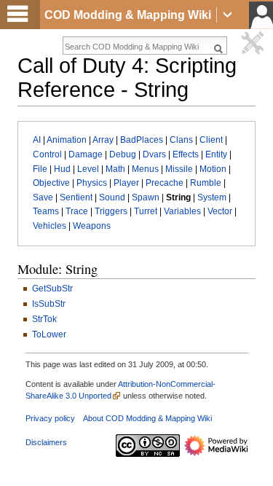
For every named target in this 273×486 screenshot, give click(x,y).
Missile (179, 169)
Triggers (111, 211)
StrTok (44, 319)
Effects (186, 154)
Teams (46, 211)
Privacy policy (50, 418)
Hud (62, 169)
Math (115, 169)
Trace (77, 211)
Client (211, 140)
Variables (182, 211)
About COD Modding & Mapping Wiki (147, 418)
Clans (181, 140)
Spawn (145, 197)
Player (126, 183)
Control (47, 154)
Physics (91, 183)
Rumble (205, 183)
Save (43, 197)
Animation (67, 140)
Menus (145, 169)
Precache (164, 183)
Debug (122, 154)
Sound (112, 197)
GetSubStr (52, 288)
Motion (212, 169)
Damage (85, 154)
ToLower (49, 334)
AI (37, 140)
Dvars (154, 154)
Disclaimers (46, 442)
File (40, 169)
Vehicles (49, 226)
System (211, 197)
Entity (216, 154)
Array (103, 140)
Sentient (76, 197)
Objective (51, 183)
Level (88, 169)
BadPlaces (141, 140)
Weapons (92, 226)
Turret (145, 211)
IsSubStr (49, 304)
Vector (219, 211)
